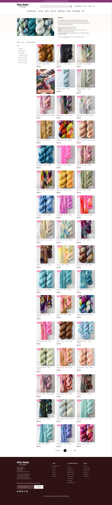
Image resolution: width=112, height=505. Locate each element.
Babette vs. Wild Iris (71, 474)
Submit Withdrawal (71, 482)
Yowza (22, 42)
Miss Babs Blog (70, 472)
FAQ (68, 465)
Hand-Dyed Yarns (55, 465)
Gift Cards (54, 474)
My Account (69, 480)
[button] (26, 46)
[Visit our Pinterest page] (27, 491)
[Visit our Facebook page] (17, 491)
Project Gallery (66, 37)
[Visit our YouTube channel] (22, 491)
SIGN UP (39, 486)
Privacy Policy (86, 476)
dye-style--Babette (30, 42)
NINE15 (58, 496)
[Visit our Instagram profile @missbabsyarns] (20, 491)
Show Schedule (70, 470)
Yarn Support (85, 474)
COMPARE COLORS (78, 6)
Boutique (54, 476)
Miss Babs (49, 496)
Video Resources (70, 476)
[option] (26, 49)
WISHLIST (85, 6)
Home (18, 42)
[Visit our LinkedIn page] (24, 491)
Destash (53, 472)
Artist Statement (86, 470)
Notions (53, 470)
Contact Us (85, 472)
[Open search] (56, 6)
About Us (85, 465)
